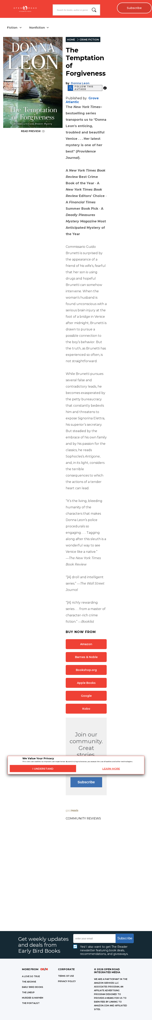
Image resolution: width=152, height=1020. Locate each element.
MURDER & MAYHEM (32, 998)
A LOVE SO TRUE (31, 976)
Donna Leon (80, 83)
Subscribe (134, 8)
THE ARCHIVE (29, 981)
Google (86, 696)
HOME (71, 39)
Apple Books (86, 683)
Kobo (86, 708)
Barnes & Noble (86, 657)
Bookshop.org (86, 670)
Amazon (86, 644)
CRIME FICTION (89, 39)
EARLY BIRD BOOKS (32, 987)
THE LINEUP (28, 992)
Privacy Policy (67, 981)
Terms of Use (66, 976)
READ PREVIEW (31, 131)
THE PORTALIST (31, 1003)
